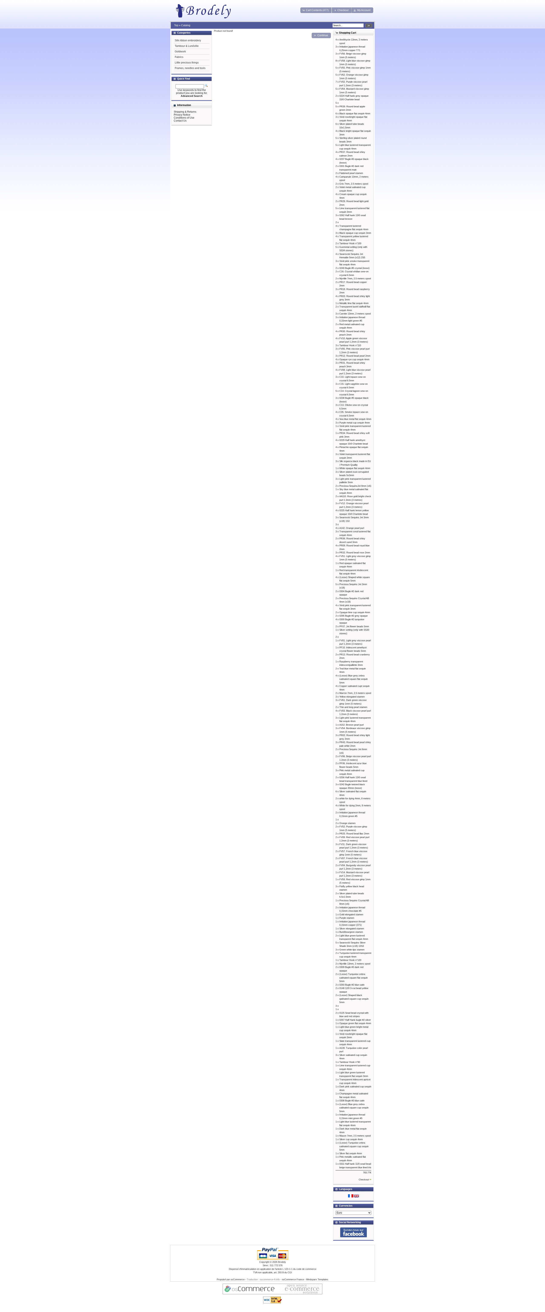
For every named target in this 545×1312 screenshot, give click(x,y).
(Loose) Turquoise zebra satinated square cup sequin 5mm (354, 1146)
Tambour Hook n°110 (350, 345)
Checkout (364, 1179)
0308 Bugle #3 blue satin (351, 1100)
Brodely (282, 1262)
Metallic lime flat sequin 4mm (354, 303)
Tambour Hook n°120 (350, 960)
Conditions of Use (184, 117)
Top (176, 25)
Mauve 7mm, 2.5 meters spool (355, 1135)
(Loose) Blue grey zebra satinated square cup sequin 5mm (354, 1107)
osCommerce (238, 1279)
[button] (316, 10)
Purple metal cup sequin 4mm (354, 422)
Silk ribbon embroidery (188, 40)
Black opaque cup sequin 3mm (355, 233)
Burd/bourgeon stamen (351, 932)
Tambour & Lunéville (187, 45)
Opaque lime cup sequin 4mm (354, 612)
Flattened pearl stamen (351, 173)
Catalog (185, 25)
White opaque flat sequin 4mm (354, 468)
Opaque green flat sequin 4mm (355, 1023)
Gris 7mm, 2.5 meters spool (353, 183)
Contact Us (180, 120)
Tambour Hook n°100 (350, 243)
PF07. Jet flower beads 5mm (354, 626)
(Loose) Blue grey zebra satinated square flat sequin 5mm (353, 679)
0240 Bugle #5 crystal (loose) (354, 268)
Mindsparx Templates (317, 1279)
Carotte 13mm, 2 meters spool (355, 313)
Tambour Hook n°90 (349, 1062)
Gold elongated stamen (351, 914)
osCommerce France (293, 1279)
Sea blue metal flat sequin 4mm (355, 419)
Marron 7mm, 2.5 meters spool (355, 693)
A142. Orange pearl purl (351, 528)
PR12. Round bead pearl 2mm (354, 356)
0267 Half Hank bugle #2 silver (355, 1020)
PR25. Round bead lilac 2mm (354, 833)
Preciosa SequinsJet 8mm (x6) (355, 486)
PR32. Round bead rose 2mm (354, 552)
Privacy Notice (182, 114)
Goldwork (180, 51)
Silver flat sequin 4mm (350, 1153)
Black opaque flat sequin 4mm (354, 113)
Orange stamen (347, 823)
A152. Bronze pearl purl (351, 724)
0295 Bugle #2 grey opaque (353, 615)
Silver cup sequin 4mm (351, 1139)
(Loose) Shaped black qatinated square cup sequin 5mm (354, 998)
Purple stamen (346, 918)
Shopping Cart (347, 32)
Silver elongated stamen (351, 928)
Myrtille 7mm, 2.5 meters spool (355, 278)
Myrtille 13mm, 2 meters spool (354, 963)
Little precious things (187, 62)
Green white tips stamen (351, 949)
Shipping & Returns (185, 111)
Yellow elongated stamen (352, 696)
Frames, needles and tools (190, 68)
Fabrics (179, 57)
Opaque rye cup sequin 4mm (354, 359)
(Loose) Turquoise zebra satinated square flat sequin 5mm (353, 977)
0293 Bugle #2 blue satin (351, 984)
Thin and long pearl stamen (353, 707)
